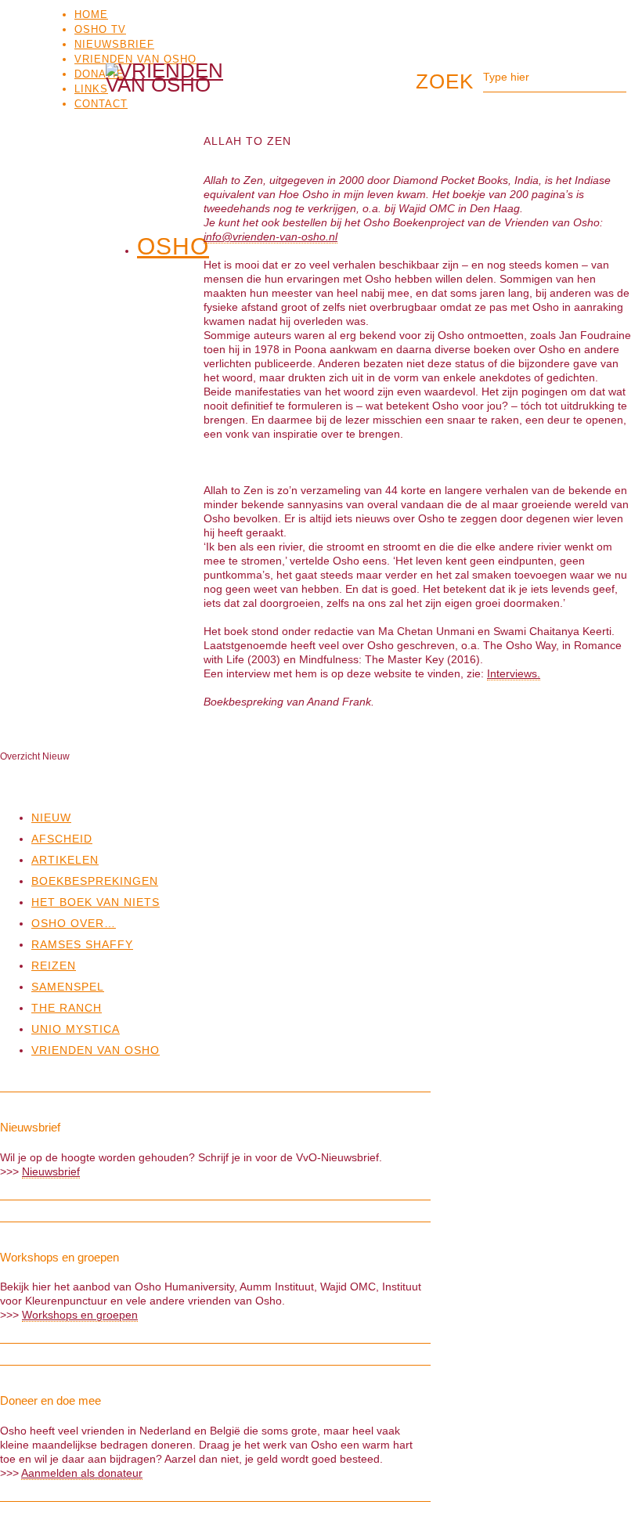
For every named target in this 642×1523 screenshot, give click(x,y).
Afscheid (61, 838)
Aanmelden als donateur (81, 1473)
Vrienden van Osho (135, 59)
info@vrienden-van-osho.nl (270, 236)
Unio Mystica (75, 1029)
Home (91, 14)
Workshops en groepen (80, 1314)
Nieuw (51, 817)
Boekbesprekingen (94, 881)
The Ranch (66, 1007)
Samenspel (67, 986)
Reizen (53, 965)
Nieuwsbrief (114, 44)
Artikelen (65, 860)
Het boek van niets (95, 902)
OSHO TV (100, 29)
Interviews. (513, 673)
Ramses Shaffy (82, 944)
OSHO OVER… (73, 923)
